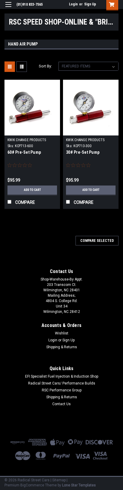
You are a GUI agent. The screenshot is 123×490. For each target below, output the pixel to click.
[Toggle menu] (8, 8)
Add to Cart (32, 190)
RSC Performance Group (62, 390)
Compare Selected (97, 241)
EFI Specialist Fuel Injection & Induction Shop (61, 376)
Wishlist (61, 333)
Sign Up (90, 4)
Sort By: (45, 66)
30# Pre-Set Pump (82, 152)
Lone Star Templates (79, 485)
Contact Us (61, 404)
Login (73, 4)
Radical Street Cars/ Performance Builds (61, 383)
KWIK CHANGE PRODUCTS (26, 140)
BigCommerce (32, 485)
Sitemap (59, 480)
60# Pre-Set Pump (24, 152)
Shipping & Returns (61, 347)
